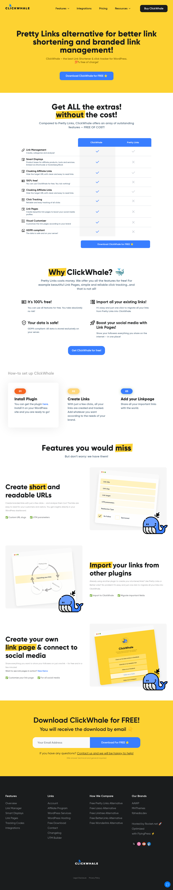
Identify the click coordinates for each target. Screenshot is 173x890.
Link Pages (11, 818)
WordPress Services (59, 813)
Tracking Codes (14, 823)
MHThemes (138, 808)
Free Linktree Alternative (104, 813)
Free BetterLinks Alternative (106, 818)
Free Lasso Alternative (103, 808)
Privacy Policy (94, 878)
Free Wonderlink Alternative (106, 823)
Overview (11, 803)
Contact (53, 827)
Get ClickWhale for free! (86, 350)
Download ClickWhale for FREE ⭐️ (86, 75)
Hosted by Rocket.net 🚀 (147, 823)
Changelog (54, 832)
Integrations (12, 827)
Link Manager (13, 808)
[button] (67, 8)
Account (53, 803)
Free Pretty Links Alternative (106, 803)
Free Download (57, 823)
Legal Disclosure (79, 878)
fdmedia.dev (139, 813)
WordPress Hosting (59, 818)
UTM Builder (55, 837)
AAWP (135, 803)
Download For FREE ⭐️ (115, 742)
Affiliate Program (58, 808)
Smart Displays (14, 813)
